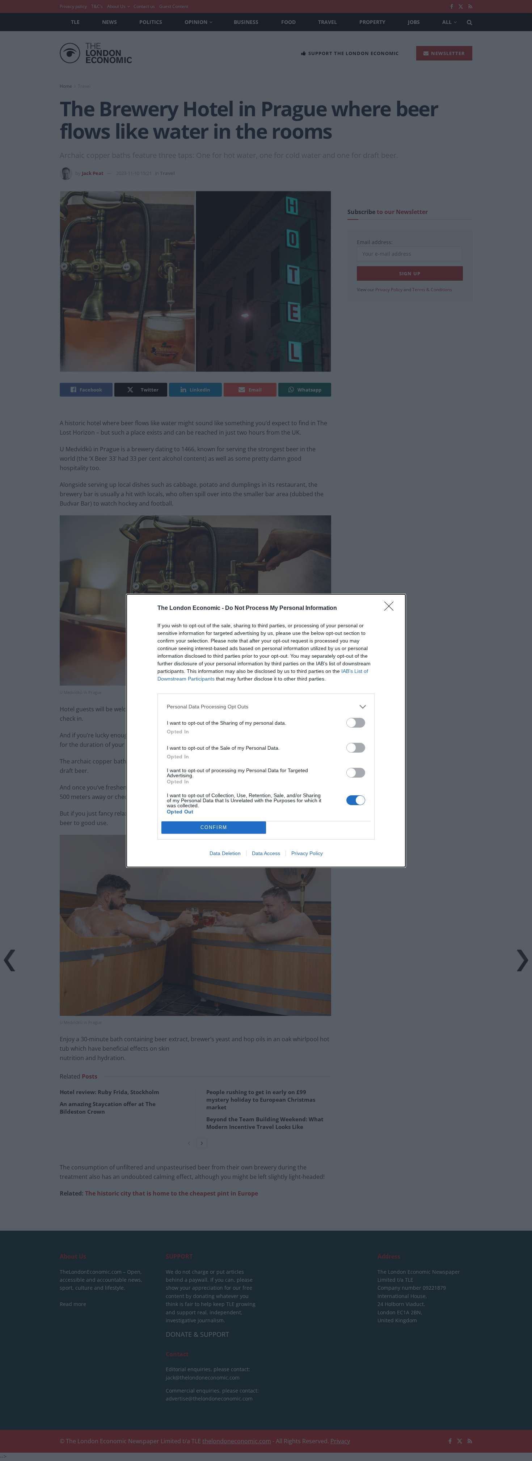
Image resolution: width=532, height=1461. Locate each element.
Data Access (266, 853)
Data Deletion (225, 853)
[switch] (355, 723)
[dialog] (266, 730)
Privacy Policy (307, 853)
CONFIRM (213, 827)
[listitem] (266, 707)
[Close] (391, 608)
